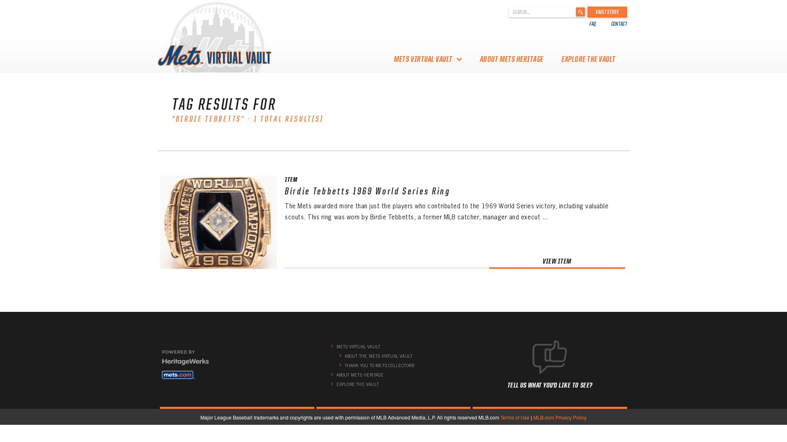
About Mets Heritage (512, 59)
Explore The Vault (589, 59)
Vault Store (607, 12)
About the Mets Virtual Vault (379, 356)
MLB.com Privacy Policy (560, 417)
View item (557, 261)
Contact (619, 24)
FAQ (592, 24)
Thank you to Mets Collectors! (380, 365)
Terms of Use (515, 417)
